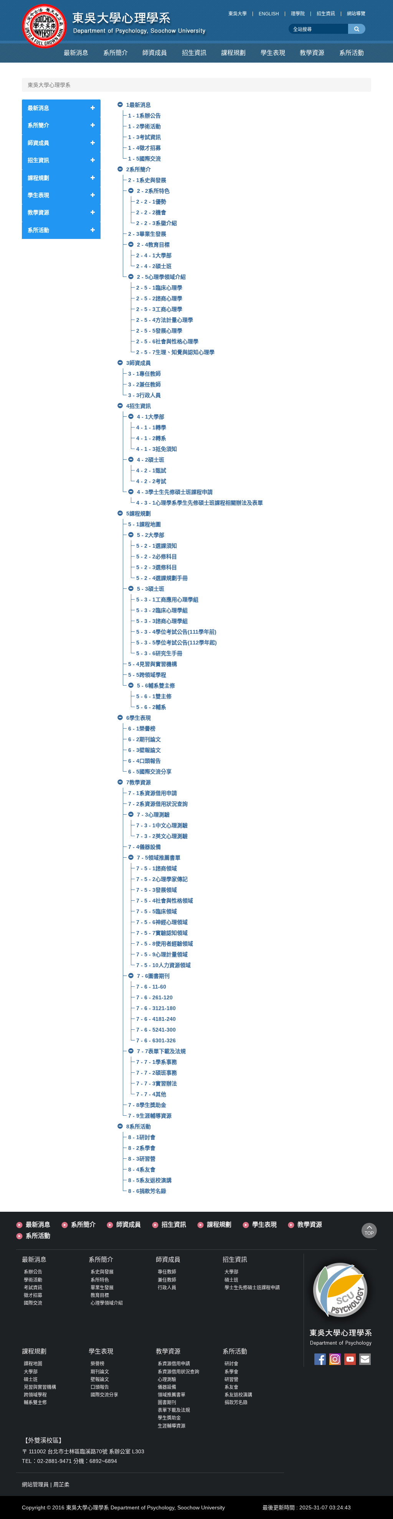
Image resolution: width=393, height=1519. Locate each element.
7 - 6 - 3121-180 (156, 1008)
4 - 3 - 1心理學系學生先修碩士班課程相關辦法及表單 (199, 503)
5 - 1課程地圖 (144, 524)
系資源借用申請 (174, 1364)
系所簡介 (83, 1224)
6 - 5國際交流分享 (150, 772)
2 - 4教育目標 (153, 245)
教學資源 (309, 1224)
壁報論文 (100, 1379)
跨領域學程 (35, 1395)
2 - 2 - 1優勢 (151, 202)
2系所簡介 (138, 169)
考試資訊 (33, 1287)
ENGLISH (269, 14)
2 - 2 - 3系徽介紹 (156, 223)
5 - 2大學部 (150, 535)
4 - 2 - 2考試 (151, 481)
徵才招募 (33, 1295)
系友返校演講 (238, 1395)
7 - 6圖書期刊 (153, 976)
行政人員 (167, 1287)
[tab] (61, 108)
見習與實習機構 (40, 1387)
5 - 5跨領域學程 (147, 675)
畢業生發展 (102, 1287)
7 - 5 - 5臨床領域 (156, 911)
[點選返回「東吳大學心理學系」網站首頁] (115, 20)
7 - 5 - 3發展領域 (156, 890)
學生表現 (264, 1224)
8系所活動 (138, 1126)
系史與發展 (102, 1272)
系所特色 (100, 1280)
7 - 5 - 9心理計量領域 (162, 954)
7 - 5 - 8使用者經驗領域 (164, 944)
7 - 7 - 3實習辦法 (156, 1083)
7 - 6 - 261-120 (154, 997)
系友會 (231, 1387)
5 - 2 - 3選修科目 (156, 567)
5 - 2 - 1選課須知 (156, 546)
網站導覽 (356, 14)
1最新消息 (138, 105)
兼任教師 (167, 1280)
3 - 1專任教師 (144, 374)
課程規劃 (219, 1224)
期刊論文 (100, 1372)
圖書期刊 (167, 1402)
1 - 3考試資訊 (144, 137)
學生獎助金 (169, 1418)
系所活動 (38, 1235)
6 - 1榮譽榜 (141, 729)
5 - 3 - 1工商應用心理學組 (167, 599)
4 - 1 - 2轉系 (151, 438)
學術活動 (33, 1280)
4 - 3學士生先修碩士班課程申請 (175, 492)
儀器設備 (167, 1387)
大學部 (231, 1272)
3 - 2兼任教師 (144, 384)
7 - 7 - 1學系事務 (156, 1062)
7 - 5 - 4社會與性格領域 (164, 901)
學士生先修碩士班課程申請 (252, 1287)
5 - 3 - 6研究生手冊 (159, 653)
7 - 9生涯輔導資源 (150, 1116)
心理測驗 (167, 1379)
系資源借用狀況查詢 (178, 1372)
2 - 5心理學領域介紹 (161, 277)
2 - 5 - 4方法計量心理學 (164, 320)
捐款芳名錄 (236, 1402)
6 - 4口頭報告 (144, 761)
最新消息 (38, 1224)
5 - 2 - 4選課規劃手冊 (162, 578)
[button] (76, 53)
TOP (369, 1233)
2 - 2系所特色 (153, 191)
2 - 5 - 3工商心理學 (159, 309)
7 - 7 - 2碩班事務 (156, 1073)
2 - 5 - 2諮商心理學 (159, 298)
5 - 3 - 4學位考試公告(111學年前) (176, 632)
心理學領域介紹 (107, 1303)
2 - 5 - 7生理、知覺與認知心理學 (175, 352)
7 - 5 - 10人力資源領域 (163, 965)
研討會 (231, 1364)
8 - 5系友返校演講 (150, 1180)
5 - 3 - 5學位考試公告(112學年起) (176, 642)
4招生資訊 (138, 406)
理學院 (298, 14)
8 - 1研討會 (141, 1137)
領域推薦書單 (171, 1395)
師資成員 (128, 1224)
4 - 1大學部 (150, 417)
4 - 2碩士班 (150, 460)
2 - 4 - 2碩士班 (154, 266)
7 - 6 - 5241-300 (156, 1030)
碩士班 (231, 1280)
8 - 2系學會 (141, 1148)
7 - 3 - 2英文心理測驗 (162, 836)
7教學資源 (138, 782)
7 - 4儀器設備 (144, 847)
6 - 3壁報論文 (144, 750)
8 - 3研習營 (141, 1159)
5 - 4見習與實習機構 (152, 664)
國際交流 (33, 1303)
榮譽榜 (97, 1364)
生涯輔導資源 (171, 1426)
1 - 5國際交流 (144, 159)
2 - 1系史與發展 (147, 180)
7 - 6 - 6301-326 (156, 1040)
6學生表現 (138, 718)
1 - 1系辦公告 (144, 116)
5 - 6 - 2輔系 (151, 707)
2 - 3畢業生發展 (147, 234)
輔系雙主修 (35, 1402)
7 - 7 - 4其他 (151, 1094)
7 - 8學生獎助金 (147, 1105)
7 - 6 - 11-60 (151, 987)
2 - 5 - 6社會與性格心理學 (167, 341)
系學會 (231, 1372)
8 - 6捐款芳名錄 (147, 1191)
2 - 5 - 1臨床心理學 (159, 288)
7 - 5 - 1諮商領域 (156, 868)
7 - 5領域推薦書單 (158, 858)
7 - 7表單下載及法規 (161, 1051)
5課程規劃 (138, 513)
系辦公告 (33, 1272)
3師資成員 (138, 363)
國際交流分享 (104, 1395)
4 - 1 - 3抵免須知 (156, 449)
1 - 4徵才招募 (144, 148)
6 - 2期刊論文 (144, 739)
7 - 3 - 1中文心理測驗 (162, 825)
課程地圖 (33, 1364)
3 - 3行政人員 (144, 395)
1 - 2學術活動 (144, 126)
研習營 (231, 1379)
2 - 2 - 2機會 (151, 212)
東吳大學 (237, 14)
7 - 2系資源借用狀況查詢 (158, 804)
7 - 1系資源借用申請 (152, 793)
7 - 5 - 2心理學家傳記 (162, 879)
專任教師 (167, 1272)
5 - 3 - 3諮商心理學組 (162, 621)
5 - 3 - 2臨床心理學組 (162, 610)
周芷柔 (61, 1484)
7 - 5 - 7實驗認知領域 (162, 933)
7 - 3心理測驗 (153, 815)
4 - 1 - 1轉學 (151, 427)
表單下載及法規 (174, 1410)
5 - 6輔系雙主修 (156, 685)
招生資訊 (326, 14)
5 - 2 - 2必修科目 (156, 556)
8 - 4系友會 (141, 1169)
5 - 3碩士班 (150, 589)
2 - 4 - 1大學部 (154, 255)
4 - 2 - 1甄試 (151, 470)
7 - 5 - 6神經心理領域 (162, 922)
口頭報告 (100, 1387)
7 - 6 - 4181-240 (156, 1019)
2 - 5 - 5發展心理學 (159, 331)
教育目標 (100, 1295)
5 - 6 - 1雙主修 (154, 696)
